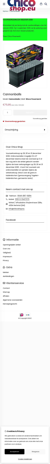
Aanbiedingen (8, 276)
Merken (6, 272)
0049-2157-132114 (24, 196)
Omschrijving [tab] (11, 129)
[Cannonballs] (25, 87)
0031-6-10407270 (22, 199)
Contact (6, 288)
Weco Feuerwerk (33, 99)
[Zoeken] (46, 4)
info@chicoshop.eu (16, 209)
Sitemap (6, 292)
